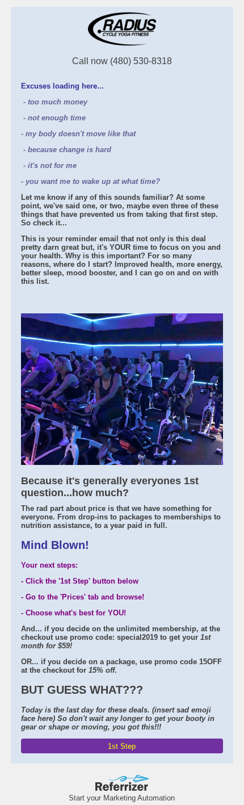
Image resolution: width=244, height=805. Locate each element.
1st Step (122, 746)
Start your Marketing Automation (122, 798)
